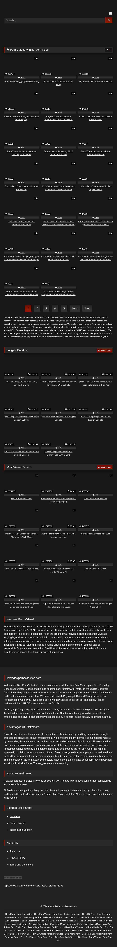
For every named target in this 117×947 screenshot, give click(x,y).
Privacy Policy (17, 858)
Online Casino (17, 823)
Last (87, 308)
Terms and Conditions (21, 864)
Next (74, 308)
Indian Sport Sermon (21, 830)
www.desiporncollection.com (63, 906)
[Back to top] (107, 938)
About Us (15, 851)
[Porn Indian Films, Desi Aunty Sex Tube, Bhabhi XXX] (58, 7)
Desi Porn (103, 689)
